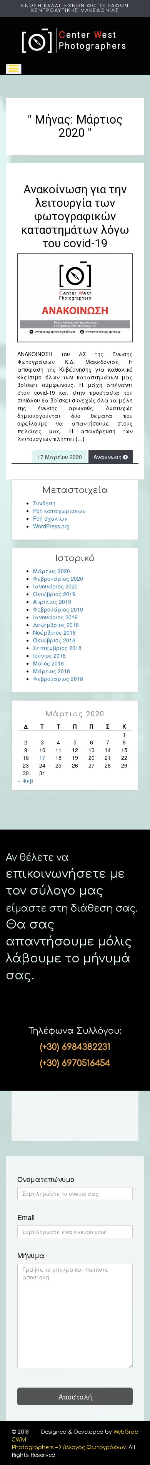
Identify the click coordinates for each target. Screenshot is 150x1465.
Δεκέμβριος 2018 (56, 625)
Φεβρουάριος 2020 (58, 578)
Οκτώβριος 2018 (54, 640)
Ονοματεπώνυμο (45, 1179)
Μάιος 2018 (48, 663)
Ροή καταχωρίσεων (59, 511)
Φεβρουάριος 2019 (58, 609)
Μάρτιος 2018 (51, 671)
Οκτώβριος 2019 (54, 594)
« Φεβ (25, 780)
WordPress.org (51, 526)
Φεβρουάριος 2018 (58, 678)
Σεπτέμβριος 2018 (57, 648)
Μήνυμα (31, 1255)
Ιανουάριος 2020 (55, 586)
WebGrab (125, 1432)
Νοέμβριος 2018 (54, 632)
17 (42, 757)
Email (26, 1217)
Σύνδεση (44, 503)
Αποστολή (75, 1396)
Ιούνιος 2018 (49, 655)
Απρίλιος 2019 (52, 601)
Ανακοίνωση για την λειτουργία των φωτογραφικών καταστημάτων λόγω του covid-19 (75, 216)
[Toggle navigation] (14, 69)
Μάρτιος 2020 (51, 571)
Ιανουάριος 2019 (55, 617)
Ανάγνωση (108, 457)
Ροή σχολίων (50, 518)
